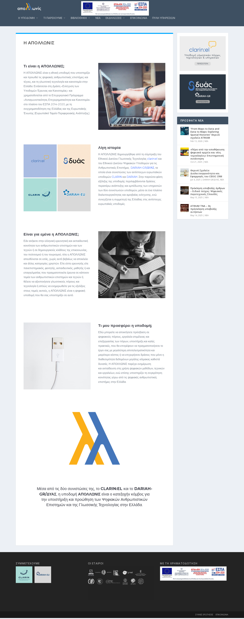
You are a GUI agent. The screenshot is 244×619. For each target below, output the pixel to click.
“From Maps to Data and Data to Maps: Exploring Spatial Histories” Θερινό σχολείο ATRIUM (205, 133)
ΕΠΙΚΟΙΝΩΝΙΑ (138, 18)
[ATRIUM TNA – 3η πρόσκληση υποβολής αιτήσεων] (184, 208)
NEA (98, 18)
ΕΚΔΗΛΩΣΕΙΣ (114, 18)
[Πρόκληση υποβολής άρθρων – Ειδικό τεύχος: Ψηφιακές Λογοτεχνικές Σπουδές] (184, 190)
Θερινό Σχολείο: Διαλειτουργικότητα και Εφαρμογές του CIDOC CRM (206, 173)
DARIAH (132, 176)
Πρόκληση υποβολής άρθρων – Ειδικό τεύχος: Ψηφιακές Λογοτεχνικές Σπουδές (207, 191)
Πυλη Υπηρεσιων (163, 18)
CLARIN (117, 176)
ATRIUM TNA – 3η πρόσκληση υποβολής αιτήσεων (203, 208)
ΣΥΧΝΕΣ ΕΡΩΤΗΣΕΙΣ (204, 614)
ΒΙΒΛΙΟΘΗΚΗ (79, 18)
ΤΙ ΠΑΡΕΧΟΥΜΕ (52, 18)
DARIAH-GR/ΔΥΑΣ (142, 167)
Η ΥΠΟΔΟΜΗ (26, 18)
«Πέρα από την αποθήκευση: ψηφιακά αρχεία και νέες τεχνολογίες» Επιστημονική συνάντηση (207, 154)
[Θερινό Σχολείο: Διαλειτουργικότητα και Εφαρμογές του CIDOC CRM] (184, 172)
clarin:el (152, 158)
